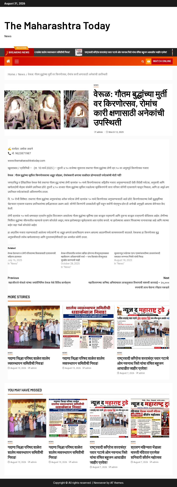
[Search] (143, 61)
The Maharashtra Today (57, 25)
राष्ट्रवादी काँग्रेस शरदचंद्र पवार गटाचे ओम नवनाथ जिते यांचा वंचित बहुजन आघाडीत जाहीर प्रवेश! (112, 52)
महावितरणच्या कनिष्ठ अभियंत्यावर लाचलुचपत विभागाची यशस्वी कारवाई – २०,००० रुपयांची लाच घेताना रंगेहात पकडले (128, 282)
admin (100, 132)
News (96, 85)
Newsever (100, 482)
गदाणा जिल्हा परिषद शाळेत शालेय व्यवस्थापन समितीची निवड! (25, 452)
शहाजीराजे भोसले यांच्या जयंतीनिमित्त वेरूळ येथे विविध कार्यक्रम (39, 280)
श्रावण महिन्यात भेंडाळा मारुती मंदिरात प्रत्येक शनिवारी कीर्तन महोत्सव (146, 452)
